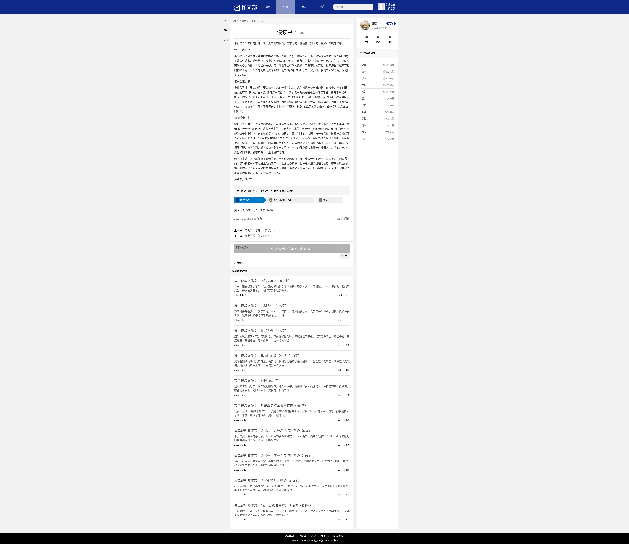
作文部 (249, 7)
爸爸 (364, 112)
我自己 (365, 85)
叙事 (364, 64)
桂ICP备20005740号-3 (326, 540)
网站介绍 (289, 536)
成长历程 (326, 536)
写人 (364, 78)
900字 (270, 210)
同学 (364, 125)
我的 (322, 6)
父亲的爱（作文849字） (258, 235)
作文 (285, 6)
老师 (364, 98)
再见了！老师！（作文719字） (262, 230)
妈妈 (364, 91)
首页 (234, 21)
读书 (262, 210)
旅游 (364, 138)
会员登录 (390, 8)
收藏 (267, 6)
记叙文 (247, 210)
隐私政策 (338, 536)
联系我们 (313, 536)
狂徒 (374, 23)
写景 (364, 105)
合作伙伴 (301, 536)
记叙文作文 (257, 21)
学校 (364, 118)
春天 (364, 132)
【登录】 (307, 248)
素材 (304, 6)
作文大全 (244, 21)
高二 (255, 210)
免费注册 (390, 4)
